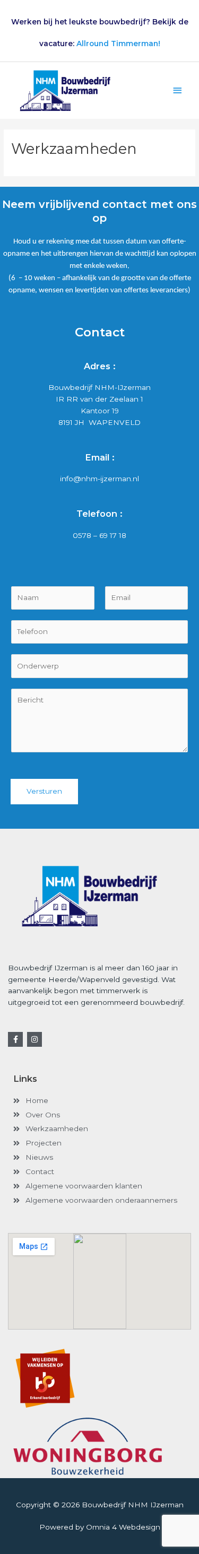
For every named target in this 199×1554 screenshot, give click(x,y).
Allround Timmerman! (118, 43)
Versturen (44, 791)
